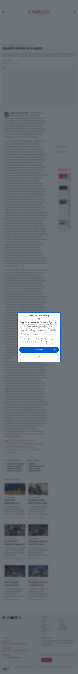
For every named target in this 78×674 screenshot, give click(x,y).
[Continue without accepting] (39, 319)
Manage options (39, 357)
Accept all (39, 350)
